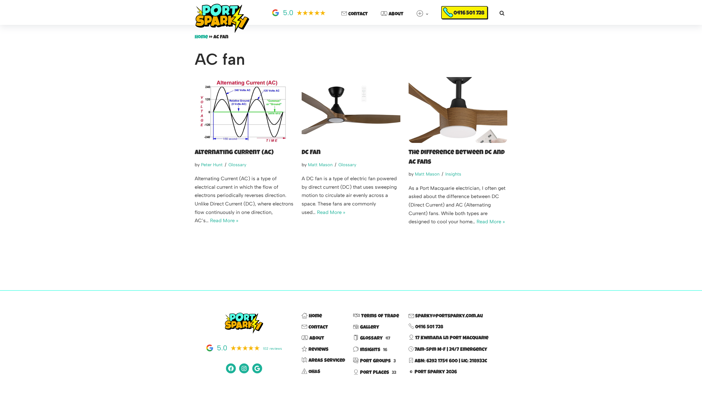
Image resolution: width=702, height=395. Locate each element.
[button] (427, 14)
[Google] (257, 368)
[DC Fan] (351, 110)
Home (201, 37)
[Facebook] (231, 368)
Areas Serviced (326, 360)
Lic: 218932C (474, 361)
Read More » (224, 221)
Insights (453, 174)
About (396, 14)
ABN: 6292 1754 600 (436, 361)
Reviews (318, 349)
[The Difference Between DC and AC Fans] (458, 110)
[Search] (502, 13)
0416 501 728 (469, 13)
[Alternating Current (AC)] (244, 110)
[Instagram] (244, 368)
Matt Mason (320, 164)
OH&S (314, 371)
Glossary (237, 164)
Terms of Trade (380, 316)
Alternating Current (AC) (234, 153)
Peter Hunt (212, 164)
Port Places (378, 372)
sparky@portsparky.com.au (448, 316)
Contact (358, 14)
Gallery (369, 327)
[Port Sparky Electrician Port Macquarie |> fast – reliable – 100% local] (222, 19)
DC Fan (311, 153)
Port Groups (378, 361)
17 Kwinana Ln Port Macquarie (451, 338)
